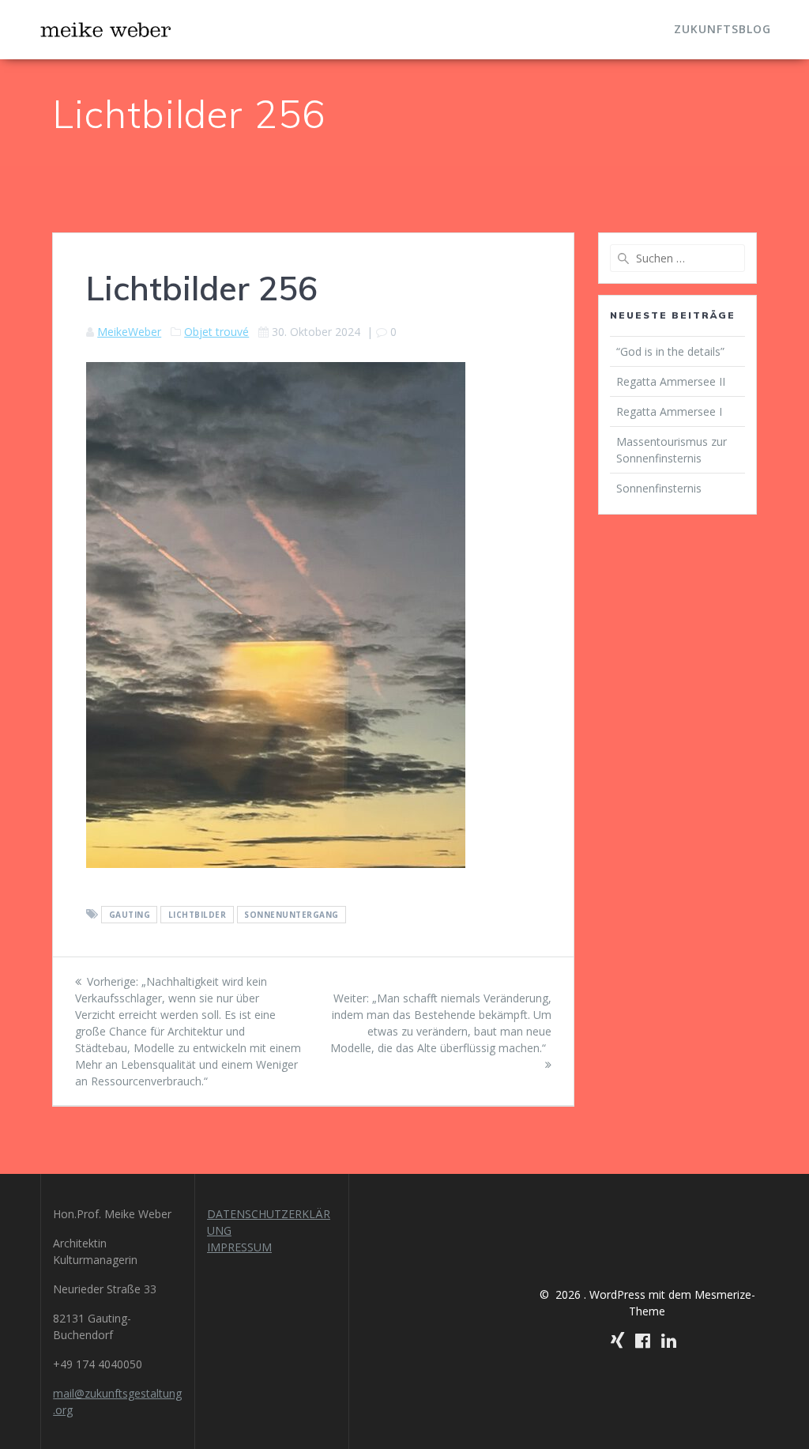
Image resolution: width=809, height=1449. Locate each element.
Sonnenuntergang (291, 914)
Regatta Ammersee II (670, 381)
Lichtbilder (197, 914)
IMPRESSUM (239, 1247)
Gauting (130, 914)
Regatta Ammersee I (669, 411)
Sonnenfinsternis (659, 488)
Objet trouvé (216, 331)
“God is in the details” (672, 351)
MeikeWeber (129, 331)
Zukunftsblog (722, 28)
